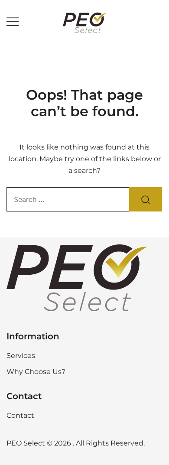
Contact (20, 415)
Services (20, 355)
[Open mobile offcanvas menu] (12, 22)
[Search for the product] (145, 199)
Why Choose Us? (35, 371)
